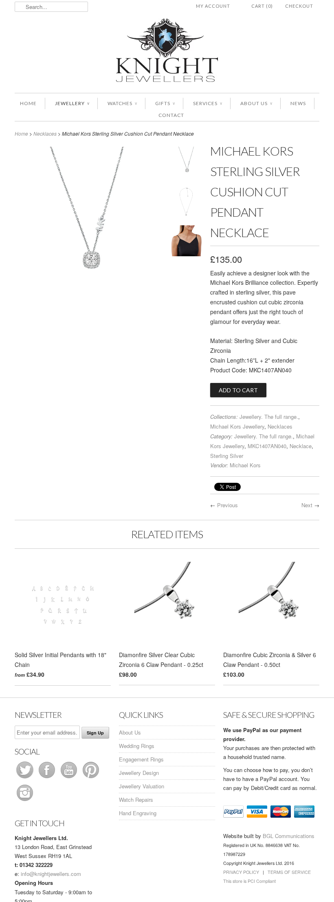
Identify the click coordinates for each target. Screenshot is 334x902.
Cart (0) (262, 6)
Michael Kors (245, 465)
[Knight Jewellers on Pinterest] (91, 778)
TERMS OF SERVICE (289, 872)
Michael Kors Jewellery (237, 426)
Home (28, 103)
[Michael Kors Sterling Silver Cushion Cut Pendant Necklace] (89, 292)
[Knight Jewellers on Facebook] (48, 778)
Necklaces (45, 133)
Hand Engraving (137, 813)
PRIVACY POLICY (241, 872)
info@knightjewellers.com (51, 874)
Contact (171, 115)
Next (306, 505)
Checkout (299, 6)
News (298, 103)
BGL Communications (288, 836)
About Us (256, 103)
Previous (227, 505)
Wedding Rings (136, 746)
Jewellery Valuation (141, 786)
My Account (213, 6)
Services (207, 103)
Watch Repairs (136, 799)
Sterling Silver (226, 456)
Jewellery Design (139, 773)
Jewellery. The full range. (269, 416)
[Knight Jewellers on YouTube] (70, 778)
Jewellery (72, 103)
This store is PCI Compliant (249, 881)
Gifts (165, 103)
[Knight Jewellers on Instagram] (25, 801)
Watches (122, 103)
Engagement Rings (141, 759)
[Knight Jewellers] (167, 51)
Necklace (301, 446)
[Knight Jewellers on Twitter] (26, 778)
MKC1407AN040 (267, 446)
